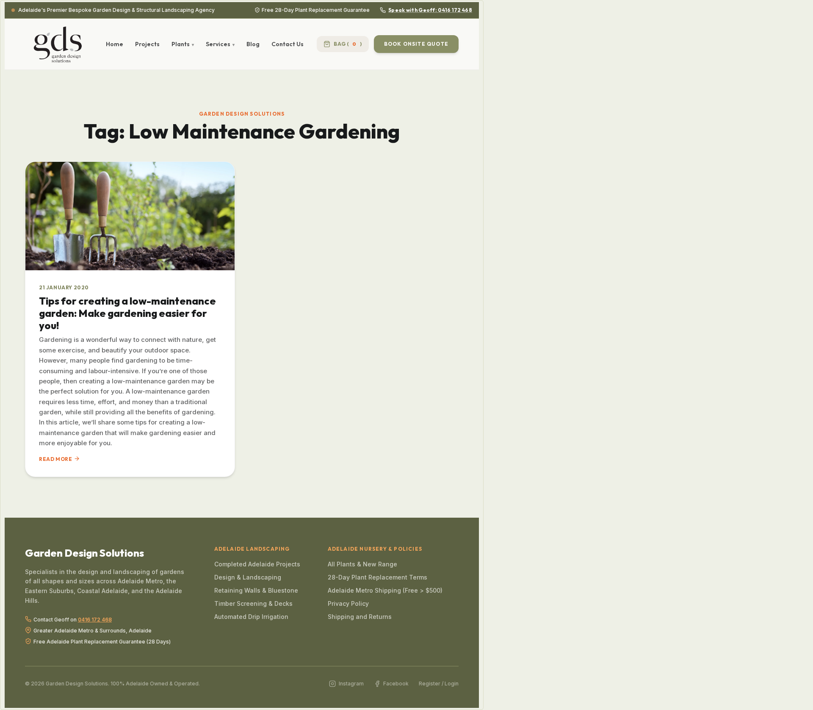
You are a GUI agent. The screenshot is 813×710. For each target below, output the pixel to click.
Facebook (396, 683)
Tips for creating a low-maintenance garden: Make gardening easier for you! (127, 313)
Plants (180, 44)
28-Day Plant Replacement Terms (377, 577)
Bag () (348, 44)
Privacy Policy (348, 603)
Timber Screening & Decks (253, 603)
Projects (147, 44)
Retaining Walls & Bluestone (256, 590)
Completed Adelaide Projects (257, 564)
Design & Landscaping (247, 577)
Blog (253, 44)
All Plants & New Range (362, 564)
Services (218, 44)
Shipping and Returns (360, 616)
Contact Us (287, 44)
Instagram (351, 683)
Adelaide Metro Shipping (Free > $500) (385, 590)
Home (114, 44)
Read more (55, 459)
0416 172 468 (95, 619)
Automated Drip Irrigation (251, 616)
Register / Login (439, 683)
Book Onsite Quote (416, 44)
